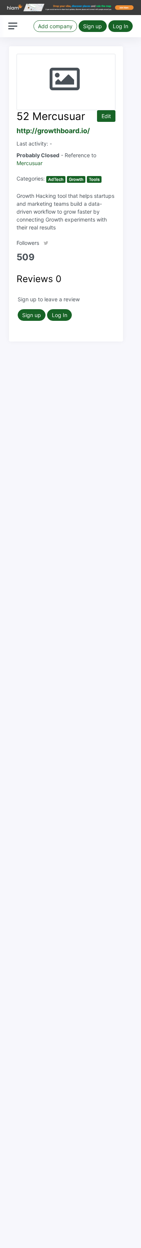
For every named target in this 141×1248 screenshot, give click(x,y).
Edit (106, 116)
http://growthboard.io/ (53, 131)
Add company (55, 26)
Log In (120, 26)
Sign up (92, 26)
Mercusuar (29, 163)
